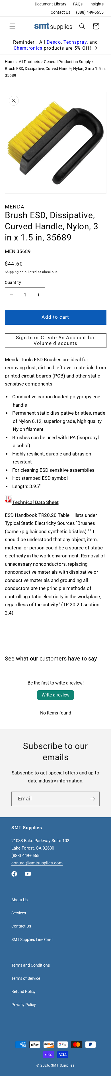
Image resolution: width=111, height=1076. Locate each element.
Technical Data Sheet (35, 502)
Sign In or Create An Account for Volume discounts (55, 340)
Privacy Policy (23, 1004)
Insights (96, 4)
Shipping (12, 272)
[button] (12, 26)
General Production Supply (67, 61)
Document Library (50, 4)
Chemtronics (28, 48)
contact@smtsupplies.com (37, 863)
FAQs (78, 4)
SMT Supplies (62, 1065)
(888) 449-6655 (90, 12)
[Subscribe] (92, 799)
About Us (19, 900)
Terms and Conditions (30, 965)
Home (10, 61)
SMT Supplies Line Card (32, 939)
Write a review (55, 695)
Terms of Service (25, 978)
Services (18, 913)
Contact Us (60, 12)
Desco (54, 42)
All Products (29, 61)
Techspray (75, 42)
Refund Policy (23, 991)
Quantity (13, 282)
